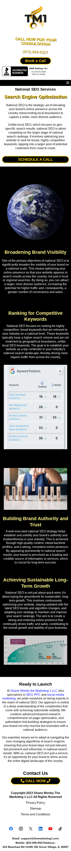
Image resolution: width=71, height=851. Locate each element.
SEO (29, 694)
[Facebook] (11, 829)
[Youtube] (50, 829)
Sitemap (35, 808)
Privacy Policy (35, 802)
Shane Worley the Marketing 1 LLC (34, 690)
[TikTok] (60, 829)
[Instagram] (21, 829)
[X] (31, 829)
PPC (37, 694)
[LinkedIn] (40, 829)
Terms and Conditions (35, 814)
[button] (67, 83)
